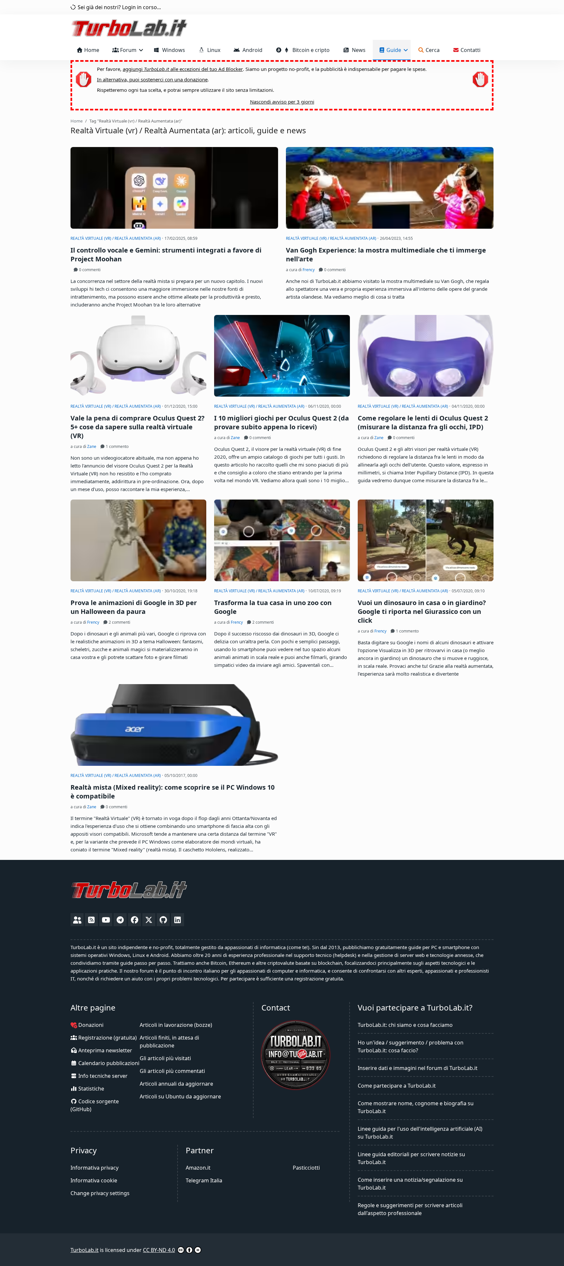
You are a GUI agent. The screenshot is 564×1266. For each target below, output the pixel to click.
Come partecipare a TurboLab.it (397, 1085)
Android (251, 50)
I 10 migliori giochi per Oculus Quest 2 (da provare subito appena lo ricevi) (281, 422)
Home (91, 50)
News (357, 50)
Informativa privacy (94, 1167)
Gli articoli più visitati (165, 1058)
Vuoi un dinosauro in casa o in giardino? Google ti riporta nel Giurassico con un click (422, 611)
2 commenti (119, 622)
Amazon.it (198, 1167)
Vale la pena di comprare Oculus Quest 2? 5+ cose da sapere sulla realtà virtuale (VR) (137, 427)
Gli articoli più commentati (172, 1071)
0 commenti (89, 269)
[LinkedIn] (177, 919)
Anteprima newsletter (104, 1050)
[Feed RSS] (91, 919)
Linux (212, 50)
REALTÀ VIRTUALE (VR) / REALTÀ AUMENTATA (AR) (116, 238)
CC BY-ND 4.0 (159, 1250)
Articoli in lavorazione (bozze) (176, 1024)
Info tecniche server (102, 1075)
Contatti (469, 50)
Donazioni (90, 1024)
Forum (128, 50)
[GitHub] (163, 919)
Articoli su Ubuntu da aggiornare (180, 1096)
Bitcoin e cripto (310, 50)
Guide (393, 50)
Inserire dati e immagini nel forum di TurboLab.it (418, 1068)
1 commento (117, 446)
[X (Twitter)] (148, 919)
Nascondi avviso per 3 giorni (282, 101)
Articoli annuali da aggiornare (176, 1083)
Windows (172, 50)
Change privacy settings (100, 1193)
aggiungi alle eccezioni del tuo (183, 69)
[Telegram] (120, 919)
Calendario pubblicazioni (108, 1063)
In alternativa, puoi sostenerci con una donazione (152, 79)
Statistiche (90, 1088)
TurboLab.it (84, 1250)
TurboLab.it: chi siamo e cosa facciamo (405, 1024)
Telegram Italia (204, 1180)
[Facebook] (134, 919)
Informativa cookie (93, 1180)
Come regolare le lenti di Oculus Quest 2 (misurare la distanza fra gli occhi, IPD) (423, 422)
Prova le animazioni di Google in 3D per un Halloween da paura (133, 607)
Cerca (432, 50)
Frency (309, 269)
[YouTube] (105, 919)
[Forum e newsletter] (77, 919)
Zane (91, 446)
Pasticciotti (306, 1167)
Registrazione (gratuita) (107, 1037)
